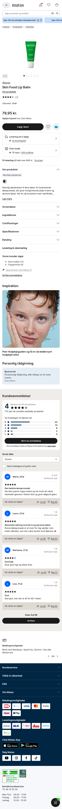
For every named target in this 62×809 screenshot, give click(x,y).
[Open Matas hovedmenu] (6, 5)
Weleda (6, 82)
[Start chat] (55, 802)
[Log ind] (41, 5)
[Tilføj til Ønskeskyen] (56, 126)
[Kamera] (52, 13)
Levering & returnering (14, 248)
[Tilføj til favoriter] (48, 126)
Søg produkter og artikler (17, 13)
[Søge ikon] (57, 13)
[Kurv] (57, 5)
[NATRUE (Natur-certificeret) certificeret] (4, 181)
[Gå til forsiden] (18, 5)
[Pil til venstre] (48, 656)
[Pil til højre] (57, 656)
